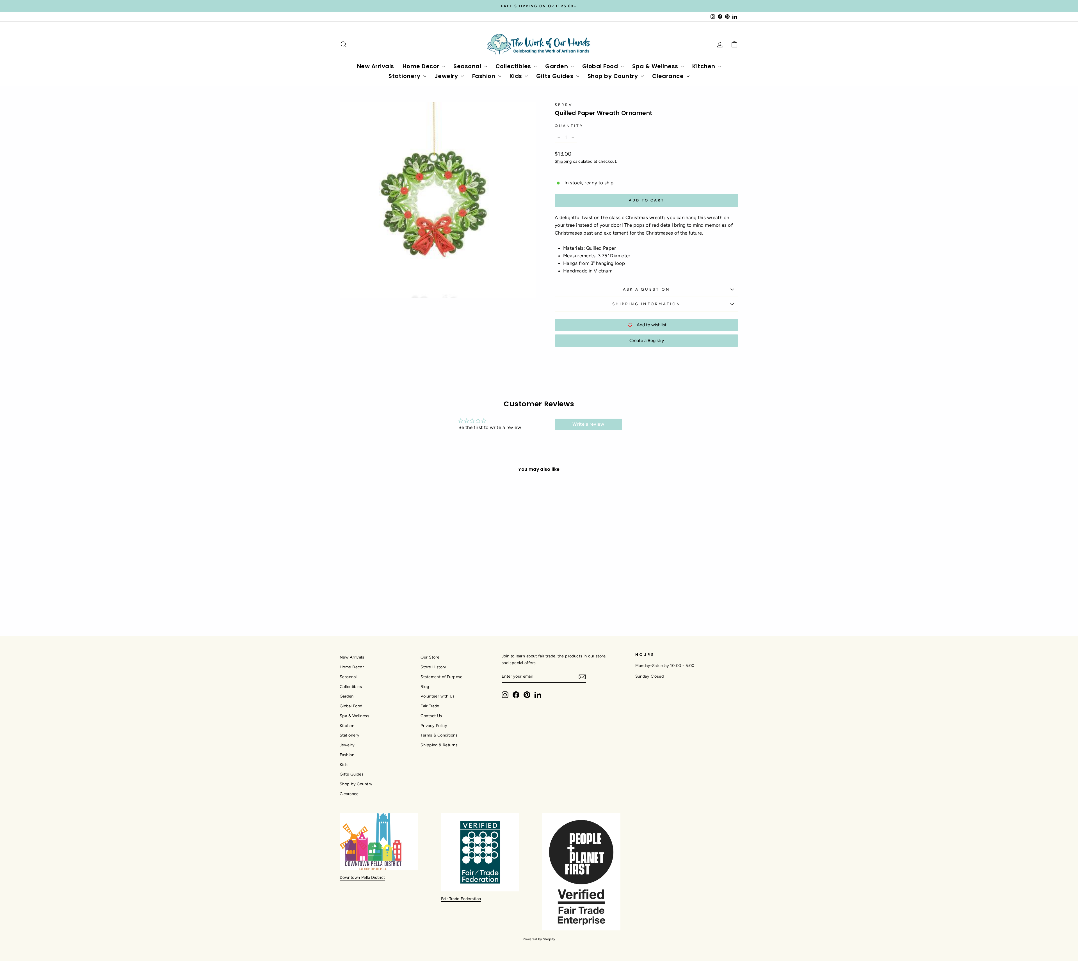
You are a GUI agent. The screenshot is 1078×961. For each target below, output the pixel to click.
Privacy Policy (434, 725)
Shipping (563, 161)
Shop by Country (614, 76)
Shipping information (646, 304)
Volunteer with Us (438, 696)
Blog (425, 686)
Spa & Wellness (656, 66)
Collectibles (514, 66)
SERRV (563, 104)
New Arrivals (375, 66)
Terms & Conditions (439, 735)
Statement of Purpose (442, 676)
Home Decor (422, 66)
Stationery (405, 76)
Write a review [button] (588, 424)
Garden (557, 66)
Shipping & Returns (439, 744)
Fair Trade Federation (461, 898)
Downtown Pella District (362, 877)
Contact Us (431, 715)
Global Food (601, 66)
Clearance (668, 76)
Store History (433, 666)
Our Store (430, 657)
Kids (517, 76)
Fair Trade (430, 705)
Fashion (484, 76)
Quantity (569, 125)
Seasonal (468, 66)
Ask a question (646, 289)
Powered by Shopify (539, 939)
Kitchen (704, 66)
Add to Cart (387, 573)
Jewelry (447, 76)
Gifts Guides (555, 76)
